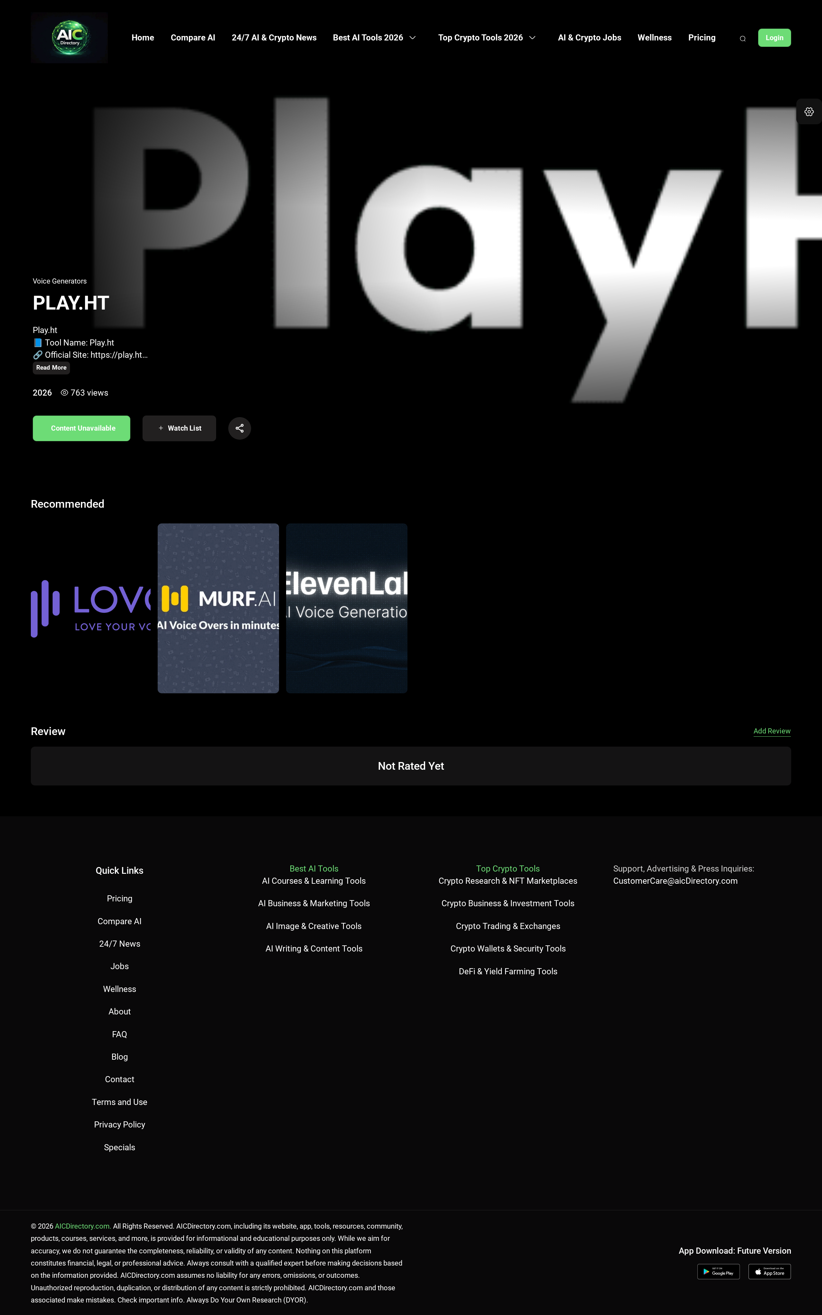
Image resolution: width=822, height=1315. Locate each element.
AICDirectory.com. (83, 1226)
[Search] (742, 37)
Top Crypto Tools (508, 868)
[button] (809, 111)
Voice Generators (60, 281)
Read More (51, 367)
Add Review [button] (772, 731)
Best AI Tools (314, 868)
